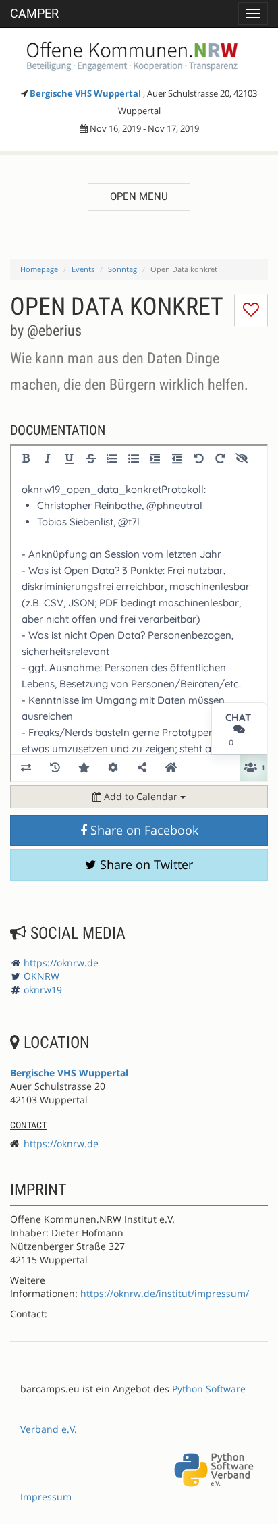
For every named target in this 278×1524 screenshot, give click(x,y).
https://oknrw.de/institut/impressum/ (164, 1293)
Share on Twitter (144, 864)
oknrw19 (43, 989)
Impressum (46, 1496)
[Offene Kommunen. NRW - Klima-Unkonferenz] (139, 54)
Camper (34, 13)
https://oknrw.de (61, 962)
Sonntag (122, 269)
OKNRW (41, 976)
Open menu (139, 196)
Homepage (39, 269)
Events (83, 269)
